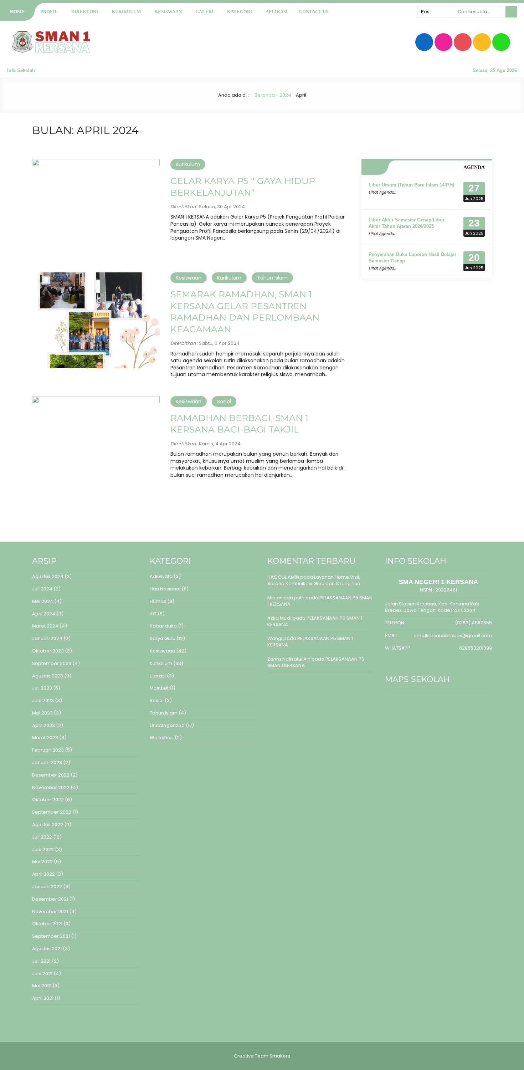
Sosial (224, 401)
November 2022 (51, 787)
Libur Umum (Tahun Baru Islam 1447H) (411, 185)
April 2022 (43, 874)
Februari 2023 (48, 750)
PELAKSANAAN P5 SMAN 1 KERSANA (320, 601)
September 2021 (51, 936)
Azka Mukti (279, 618)
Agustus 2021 (47, 948)
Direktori (84, 11)
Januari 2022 (47, 886)
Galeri (204, 11)
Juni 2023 (43, 700)
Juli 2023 (42, 688)
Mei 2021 (41, 985)
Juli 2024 (42, 588)
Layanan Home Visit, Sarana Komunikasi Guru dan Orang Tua (313, 580)
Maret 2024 (45, 626)
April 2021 (42, 998)
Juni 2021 (42, 973)
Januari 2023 (47, 762)
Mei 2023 (42, 713)
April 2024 (43, 613)
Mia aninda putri (285, 597)
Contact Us (313, 11)
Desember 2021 (50, 899)
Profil (49, 11)
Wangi (274, 638)
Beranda (264, 95)
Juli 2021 (41, 961)
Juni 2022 (43, 849)
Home (17, 11)
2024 (285, 95)
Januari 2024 (47, 638)
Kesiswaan (168, 11)
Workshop (162, 737)
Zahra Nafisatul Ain (288, 659)
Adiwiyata (161, 576)
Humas (158, 601)
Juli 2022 (42, 837)
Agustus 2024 (47, 576)
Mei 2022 (42, 861)
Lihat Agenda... (382, 192)
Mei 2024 (42, 601)
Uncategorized (167, 725)
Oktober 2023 (48, 650)
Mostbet (159, 688)
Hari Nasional (165, 588)
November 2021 (50, 911)
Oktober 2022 (48, 799)
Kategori (239, 11)
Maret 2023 (45, 737)
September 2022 (51, 812)
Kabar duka (163, 626)
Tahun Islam (272, 277)
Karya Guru (162, 638)
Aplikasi (277, 11)
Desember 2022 (51, 775)
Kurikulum (126, 11)
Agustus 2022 (47, 824)
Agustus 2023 (47, 675)
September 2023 (51, 663)
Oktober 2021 (47, 923)
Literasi (158, 675)
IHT (153, 613)
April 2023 (43, 725)
